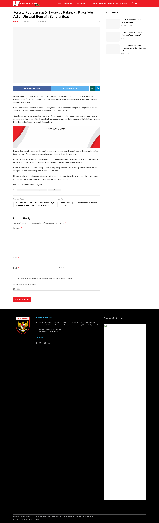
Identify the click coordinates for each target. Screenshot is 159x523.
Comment (17, 228)
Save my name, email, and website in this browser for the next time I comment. (44, 278)
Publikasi (93, 3)
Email (16, 268)
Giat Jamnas (42, 21)
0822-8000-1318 (51, 332)
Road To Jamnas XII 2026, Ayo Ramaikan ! (131, 21)
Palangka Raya (54, 190)
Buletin (102, 3)
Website (62, 268)
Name (16, 257)
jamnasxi (22, 190)
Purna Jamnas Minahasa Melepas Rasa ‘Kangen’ (131, 34)
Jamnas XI (16, 21)
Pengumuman (80, 3)
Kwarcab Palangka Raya (37, 190)
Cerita (111, 3)
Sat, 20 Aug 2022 (30, 21)
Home (59, 3)
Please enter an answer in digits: (25, 284)
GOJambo (123, 3)
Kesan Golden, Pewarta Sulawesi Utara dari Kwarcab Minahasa (133, 48)
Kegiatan (68, 3)
